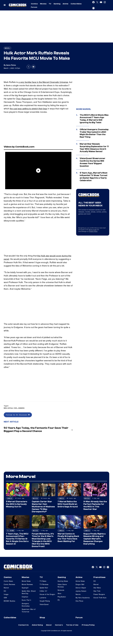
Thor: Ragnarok (23, 98)
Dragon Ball (80, 584)
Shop (42, 617)
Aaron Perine (11, 65)
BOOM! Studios (9, 601)
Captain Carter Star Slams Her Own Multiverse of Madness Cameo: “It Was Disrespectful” (43, 506)
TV (50, 4)
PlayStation (62, 597)
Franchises (99, 577)
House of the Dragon (47, 594)
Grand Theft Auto (99, 597)
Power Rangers (99, 594)
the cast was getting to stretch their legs (28, 108)
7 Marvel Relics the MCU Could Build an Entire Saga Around (68, 504)
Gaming (57, 4)
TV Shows (10, 530)
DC (5, 591)
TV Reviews (44, 584)
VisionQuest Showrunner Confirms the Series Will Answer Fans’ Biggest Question (92, 162)
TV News (43, 581)
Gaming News (63, 581)
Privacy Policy (93, 231)
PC (59, 600)
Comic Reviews (9, 584)
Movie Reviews (27, 584)
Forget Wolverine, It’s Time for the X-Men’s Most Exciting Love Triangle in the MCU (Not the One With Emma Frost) (43, 540)
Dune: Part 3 (26, 600)
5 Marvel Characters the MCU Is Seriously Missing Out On (16, 504)
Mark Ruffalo (8, 408)
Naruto (78, 594)
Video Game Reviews (62, 585)
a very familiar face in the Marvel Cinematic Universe (43, 81)
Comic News (8, 581)
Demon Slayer (81, 588)
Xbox (59, 593)
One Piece (79, 601)
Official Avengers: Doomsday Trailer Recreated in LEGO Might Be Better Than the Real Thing (94, 133)
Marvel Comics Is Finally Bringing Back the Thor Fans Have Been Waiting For (68, 538)
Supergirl (25, 588)
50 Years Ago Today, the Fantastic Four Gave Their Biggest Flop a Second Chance (36, 429)
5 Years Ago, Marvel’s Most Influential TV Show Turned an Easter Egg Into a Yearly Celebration (93, 177)
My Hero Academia (83, 597)
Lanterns (43, 597)
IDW (5, 597)
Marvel (7, 48)
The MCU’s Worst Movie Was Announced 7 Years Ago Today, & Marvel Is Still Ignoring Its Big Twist (94, 119)
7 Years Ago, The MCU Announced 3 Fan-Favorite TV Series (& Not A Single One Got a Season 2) (17, 539)
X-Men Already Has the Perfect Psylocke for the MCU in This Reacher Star (95, 505)
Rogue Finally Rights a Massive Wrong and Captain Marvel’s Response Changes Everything (94, 539)
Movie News (26, 581)
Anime (65, 4)
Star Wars (97, 588)
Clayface (25, 597)
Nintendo (61, 590)
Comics (34, 4)
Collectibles (76, 4)
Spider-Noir (44, 588)
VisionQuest (44, 604)
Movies (43, 4)
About (49, 625)
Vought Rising (45, 601)
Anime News (80, 581)
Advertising (37, 625)
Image (6, 594)
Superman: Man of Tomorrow (29, 610)
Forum (34, 7)
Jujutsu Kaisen (81, 591)
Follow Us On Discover (17, 415)
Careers (59, 625)
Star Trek (96, 591)
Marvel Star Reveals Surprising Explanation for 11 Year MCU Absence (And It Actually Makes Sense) (94, 148)
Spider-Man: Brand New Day (29, 592)
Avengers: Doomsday (26, 604)
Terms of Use (92, 229)
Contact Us (23, 625)
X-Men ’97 (43, 591)
